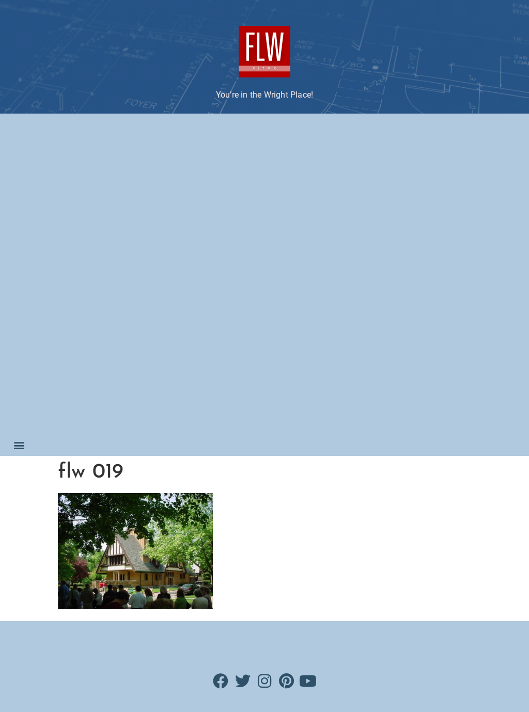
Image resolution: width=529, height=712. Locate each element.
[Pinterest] (286, 681)
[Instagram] (264, 681)
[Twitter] (243, 681)
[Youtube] (308, 681)
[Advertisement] (61, 276)
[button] (18, 444)
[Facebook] (221, 681)
